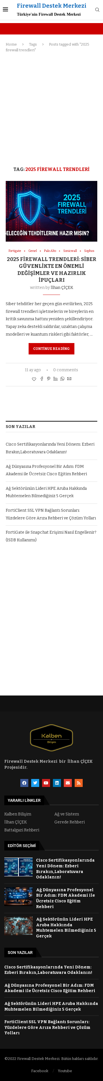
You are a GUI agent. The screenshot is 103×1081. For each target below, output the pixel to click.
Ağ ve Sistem (66, 814)
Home (11, 44)
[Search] (97, 10)
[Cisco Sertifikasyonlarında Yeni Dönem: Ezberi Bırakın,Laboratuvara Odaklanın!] (18, 867)
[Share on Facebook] (42, 379)
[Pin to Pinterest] (49, 379)
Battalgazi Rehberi (21, 830)
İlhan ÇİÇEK (62, 287)
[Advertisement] (51, 109)
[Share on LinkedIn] (56, 379)
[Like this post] (34, 379)
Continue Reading (51, 349)
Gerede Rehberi (69, 822)
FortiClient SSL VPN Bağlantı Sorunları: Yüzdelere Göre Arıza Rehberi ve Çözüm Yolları (47, 1027)
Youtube (65, 1071)
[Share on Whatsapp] (62, 379)
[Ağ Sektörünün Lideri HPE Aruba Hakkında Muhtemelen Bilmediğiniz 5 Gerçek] (18, 926)
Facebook (39, 1071)
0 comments (65, 370)
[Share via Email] (69, 379)
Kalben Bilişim (17, 814)
